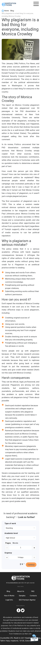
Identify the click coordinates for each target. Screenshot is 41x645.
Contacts (33, 596)
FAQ (32, 591)
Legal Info (9, 600)
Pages (8, 543)
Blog (8, 591)
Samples (22, 596)
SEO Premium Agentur (27, 600)
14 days (20, 557)
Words (15, 543)
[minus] (7, 547)
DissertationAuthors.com (14, 583)
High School (10, 538)
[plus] (34, 547)
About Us (20, 591)
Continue (31, 565)
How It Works (9, 596)
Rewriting (9, 528)
